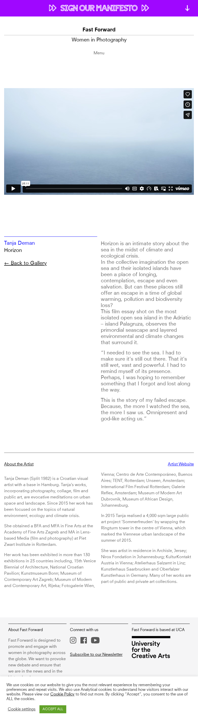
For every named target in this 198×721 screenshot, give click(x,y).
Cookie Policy (62, 694)
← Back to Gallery (25, 263)
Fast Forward (99, 30)
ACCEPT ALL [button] (53, 709)
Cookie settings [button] (22, 709)
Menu (99, 53)
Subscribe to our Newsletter (96, 654)
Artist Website (181, 464)
